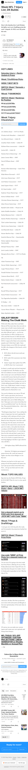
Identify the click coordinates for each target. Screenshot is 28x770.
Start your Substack (10, 763)
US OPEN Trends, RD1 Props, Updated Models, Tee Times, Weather (9, 712)
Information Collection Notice (17, 671)
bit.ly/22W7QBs (9, 110)
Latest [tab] (7, 691)
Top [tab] (3, 691)
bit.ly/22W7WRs (10, 107)
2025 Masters (5, 729)
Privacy (14, 757)
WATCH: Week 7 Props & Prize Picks (12, 536)
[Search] (25, 690)
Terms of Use (21, 670)
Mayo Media (8, 16)
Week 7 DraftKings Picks (12, 79)
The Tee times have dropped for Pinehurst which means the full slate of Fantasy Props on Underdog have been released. (9, 716)
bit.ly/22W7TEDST (13, 113)
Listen (24, 17)
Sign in (24, 2)
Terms (19, 757)
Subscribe (19, 2)
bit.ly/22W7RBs (9, 103)
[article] (14, 700)
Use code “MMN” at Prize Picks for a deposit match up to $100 (13, 557)
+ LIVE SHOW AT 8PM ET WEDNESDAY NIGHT (7, 701)
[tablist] (9, 690)
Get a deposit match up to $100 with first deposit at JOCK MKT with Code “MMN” (14, 514)
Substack (6, 766)
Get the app (22, 763)
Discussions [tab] (13, 691)
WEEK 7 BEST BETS (9, 83)
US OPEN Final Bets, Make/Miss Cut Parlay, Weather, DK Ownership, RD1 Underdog (9, 697)
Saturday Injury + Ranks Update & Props (12, 74)
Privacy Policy (14, 673)
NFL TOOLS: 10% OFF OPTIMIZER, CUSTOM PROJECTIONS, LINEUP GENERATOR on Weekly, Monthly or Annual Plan (12, 639)
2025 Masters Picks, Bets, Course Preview (9, 726)
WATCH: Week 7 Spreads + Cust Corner (13, 88)
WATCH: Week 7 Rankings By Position (12, 99)
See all (4, 737)
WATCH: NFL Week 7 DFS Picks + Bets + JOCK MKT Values (12, 488)
